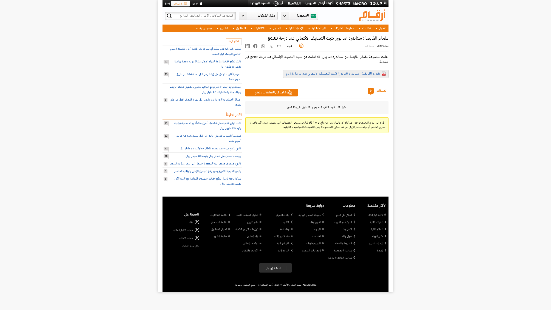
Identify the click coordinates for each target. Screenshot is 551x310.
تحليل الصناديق (219, 229)
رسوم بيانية (205, 28)
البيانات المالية (318, 28)
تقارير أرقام (315, 222)
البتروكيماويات (313, 243)
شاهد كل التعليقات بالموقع (270, 92)
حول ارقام (347, 236)
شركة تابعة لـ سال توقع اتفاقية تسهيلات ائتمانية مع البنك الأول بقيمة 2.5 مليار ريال (208, 181)
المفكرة (380, 251)
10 (166, 156)
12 (166, 148)
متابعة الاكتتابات (218, 215)
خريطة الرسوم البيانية (310, 215)
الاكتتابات (259, 28)
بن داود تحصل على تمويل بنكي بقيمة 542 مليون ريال (213, 156)
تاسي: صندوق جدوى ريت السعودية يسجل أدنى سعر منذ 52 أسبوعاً (205, 164)
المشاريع (223, 28)
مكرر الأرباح (377, 236)
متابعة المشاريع (220, 236)
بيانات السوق (282, 215)
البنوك (317, 229)
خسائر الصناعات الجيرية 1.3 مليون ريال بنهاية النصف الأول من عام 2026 (205, 102)
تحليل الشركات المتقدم (247, 215)
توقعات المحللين (250, 243)
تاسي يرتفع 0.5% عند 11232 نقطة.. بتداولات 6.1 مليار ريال (210, 148)
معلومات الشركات (343, 28)
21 (166, 61)
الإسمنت (316, 236)
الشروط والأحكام (343, 243)
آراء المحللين (252, 236)
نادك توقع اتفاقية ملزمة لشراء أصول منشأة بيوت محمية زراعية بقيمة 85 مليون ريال (207, 64)
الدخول (194, 4)
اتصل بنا (348, 229)
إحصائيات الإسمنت (311, 251)
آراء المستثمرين (376, 243)
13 (166, 74)
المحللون (276, 28)
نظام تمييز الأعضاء (190, 246)
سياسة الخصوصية (343, 251)
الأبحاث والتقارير (250, 251)
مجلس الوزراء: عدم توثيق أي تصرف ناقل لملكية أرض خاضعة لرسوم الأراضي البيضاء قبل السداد (205, 51)
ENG (167, 3)
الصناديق (240, 28)
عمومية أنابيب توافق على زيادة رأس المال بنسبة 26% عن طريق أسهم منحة (208, 77)
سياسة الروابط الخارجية (340, 258)
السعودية (303, 16)
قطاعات (366, 28)
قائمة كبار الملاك (375, 215)
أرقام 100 (284, 229)
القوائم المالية (376, 222)
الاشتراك (178, 4)
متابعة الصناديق (219, 222)
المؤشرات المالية (295, 28)
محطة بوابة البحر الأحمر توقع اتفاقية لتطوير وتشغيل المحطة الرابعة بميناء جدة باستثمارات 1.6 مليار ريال (205, 89)
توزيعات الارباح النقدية (246, 229)
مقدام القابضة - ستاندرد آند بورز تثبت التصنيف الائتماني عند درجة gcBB (333, 74)
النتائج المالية (377, 229)
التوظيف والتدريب (343, 222)
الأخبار (382, 28)
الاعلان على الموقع (344, 215)
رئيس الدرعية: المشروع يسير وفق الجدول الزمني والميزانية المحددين (207, 171)
